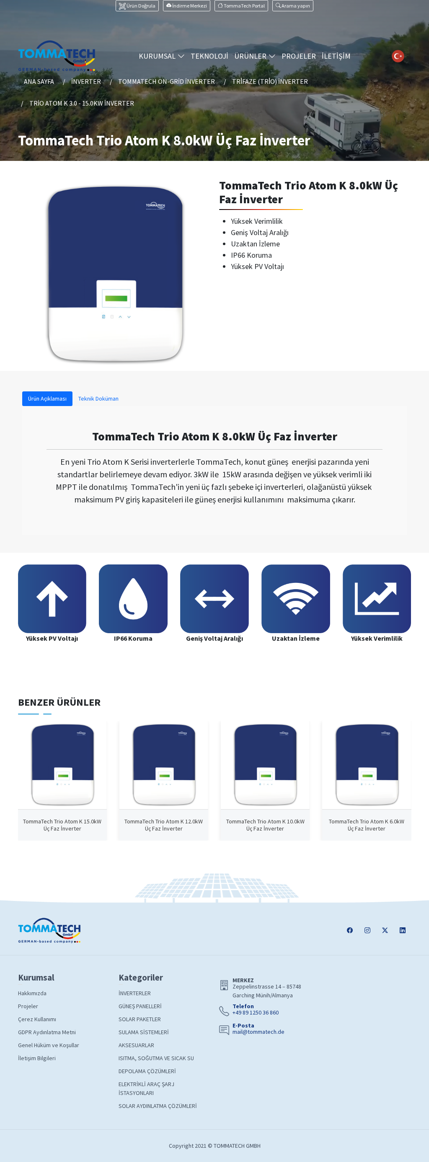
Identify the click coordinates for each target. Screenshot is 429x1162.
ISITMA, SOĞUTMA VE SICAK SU (156, 1058)
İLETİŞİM (336, 56)
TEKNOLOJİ (209, 56)
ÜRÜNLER (251, 56)
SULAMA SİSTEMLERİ (144, 1032)
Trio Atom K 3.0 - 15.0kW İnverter (81, 103)
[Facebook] (350, 930)
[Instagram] (367, 930)
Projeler (28, 1006)
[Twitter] (385, 930)
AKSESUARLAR (136, 1045)
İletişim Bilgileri (37, 1058)
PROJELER (299, 56)
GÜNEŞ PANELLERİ (140, 1006)
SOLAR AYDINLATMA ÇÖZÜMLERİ (158, 1106)
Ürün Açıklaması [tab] (47, 398)
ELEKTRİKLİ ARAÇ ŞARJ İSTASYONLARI (146, 1088)
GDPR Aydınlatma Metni (47, 1032)
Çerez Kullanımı (37, 1019)
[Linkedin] (402, 930)
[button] (292, 5)
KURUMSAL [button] (158, 56)
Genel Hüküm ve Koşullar (48, 1045)
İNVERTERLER (135, 993)
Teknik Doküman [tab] (98, 398)
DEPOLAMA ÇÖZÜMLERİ (147, 1071)
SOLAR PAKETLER (140, 1019)
